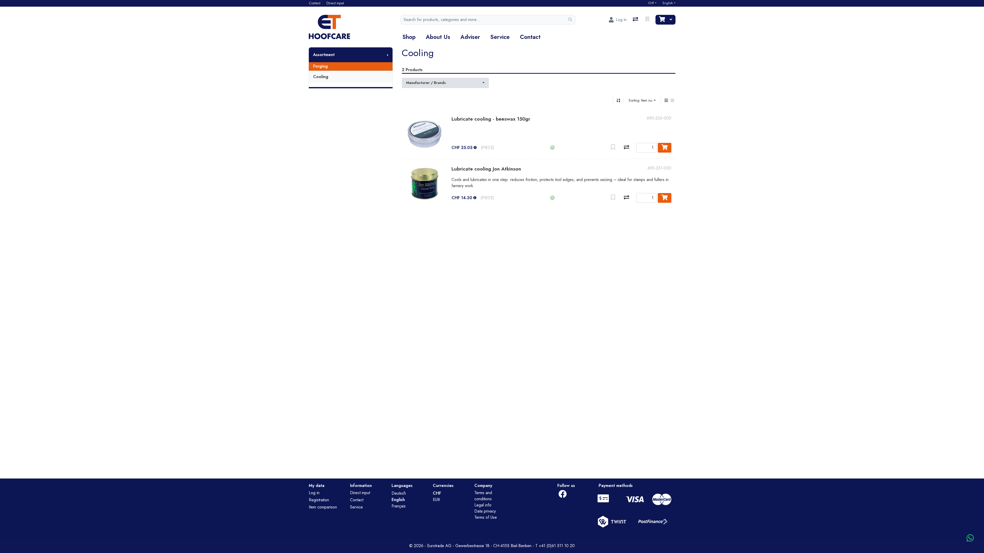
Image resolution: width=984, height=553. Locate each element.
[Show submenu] (387, 55)
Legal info (482, 505)
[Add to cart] (664, 148)
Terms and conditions (483, 496)
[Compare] (626, 148)
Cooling (320, 77)
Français (399, 506)
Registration (319, 500)
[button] (552, 148)
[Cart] (661, 20)
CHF (651, 3)
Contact (530, 37)
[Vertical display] (666, 100)
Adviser (470, 37)
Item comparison (323, 507)
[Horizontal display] (672, 100)
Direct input (360, 493)
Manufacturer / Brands (426, 82)
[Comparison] (636, 20)
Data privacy (485, 511)
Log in (314, 493)
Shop (409, 37)
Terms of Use (485, 517)
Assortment (324, 55)
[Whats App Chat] (970, 538)
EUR (436, 500)
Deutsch (399, 493)
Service (500, 37)
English (668, 3)
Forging (320, 66)
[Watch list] (647, 20)
